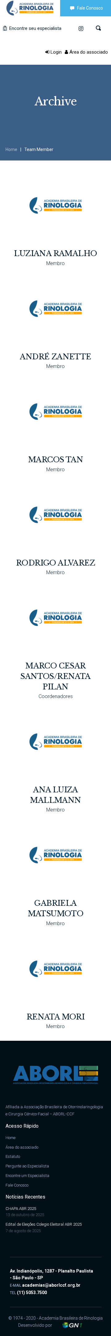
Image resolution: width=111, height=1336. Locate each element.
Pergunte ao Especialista (27, 1166)
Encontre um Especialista (27, 1175)
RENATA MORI (55, 1016)
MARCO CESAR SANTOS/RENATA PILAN (55, 676)
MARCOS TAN (55, 459)
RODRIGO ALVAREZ (55, 562)
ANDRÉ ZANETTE (55, 356)
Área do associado (88, 52)
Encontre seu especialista (34, 28)
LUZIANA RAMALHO (55, 253)
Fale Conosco (90, 8)
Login (55, 52)
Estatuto (13, 1156)
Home (11, 149)
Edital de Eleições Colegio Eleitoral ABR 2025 (44, 1224)
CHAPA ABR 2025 (21, 1208)
